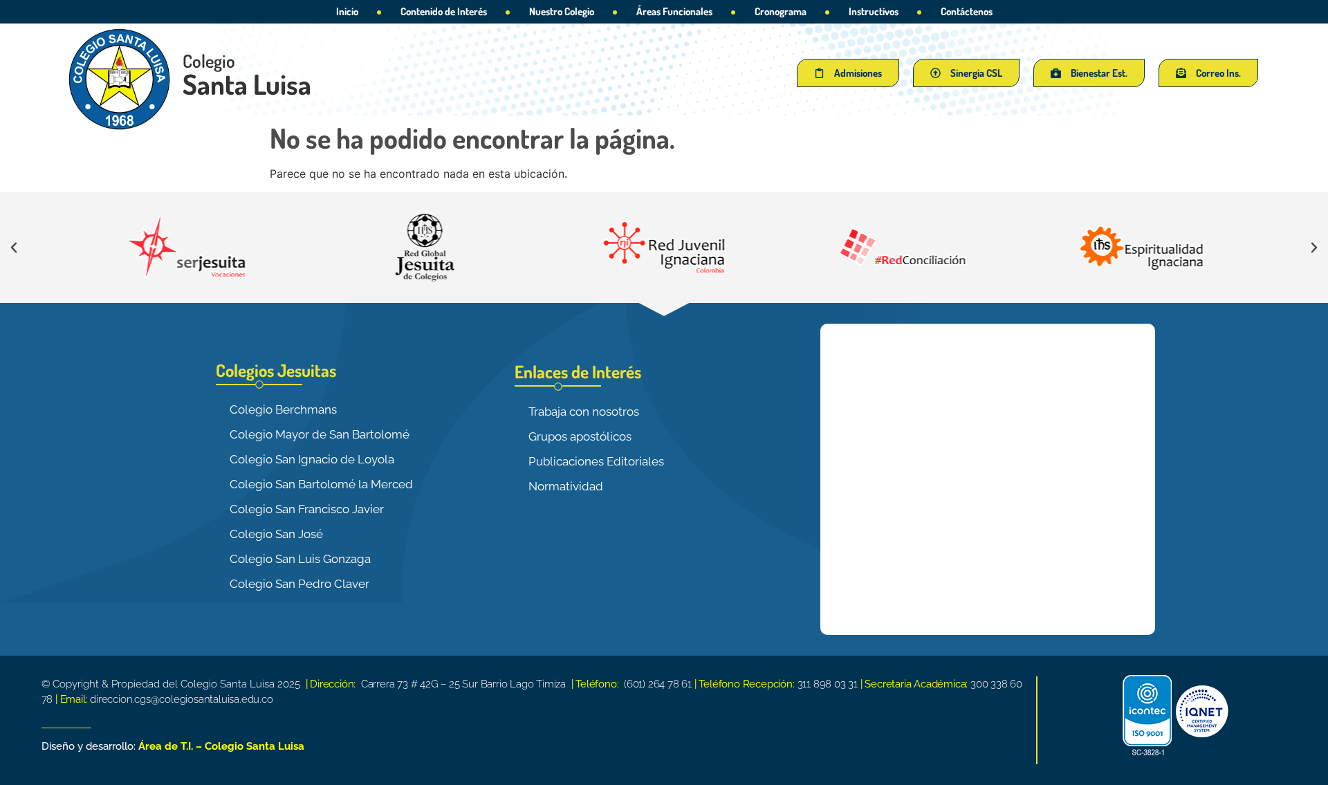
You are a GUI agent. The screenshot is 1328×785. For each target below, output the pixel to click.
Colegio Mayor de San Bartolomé (319, 434)
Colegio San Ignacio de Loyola (312, 459)
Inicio (347, 11)
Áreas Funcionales (674, 11)
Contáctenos (967, 11)
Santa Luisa (247, 83)
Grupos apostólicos (579, 436)
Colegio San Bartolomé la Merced (321, 484)
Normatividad (565, 486)
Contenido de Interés (443, 11)
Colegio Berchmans (283, 409)
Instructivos (873, 11)
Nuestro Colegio (561, 11)
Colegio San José (276, 534)
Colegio (209, 60)
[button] (14, 248)
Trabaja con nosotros (583, 411)
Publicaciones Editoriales (596, 461)
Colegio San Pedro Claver (299, 584)
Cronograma (780, 11)
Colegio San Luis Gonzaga (300, 559)
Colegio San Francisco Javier (307, 509)
